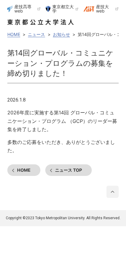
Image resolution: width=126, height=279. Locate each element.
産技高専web (22, 9)
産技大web (102, 9)
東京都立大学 (63, 9)
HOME (24, 170)
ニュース (68, 170)
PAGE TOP (112, 192)
